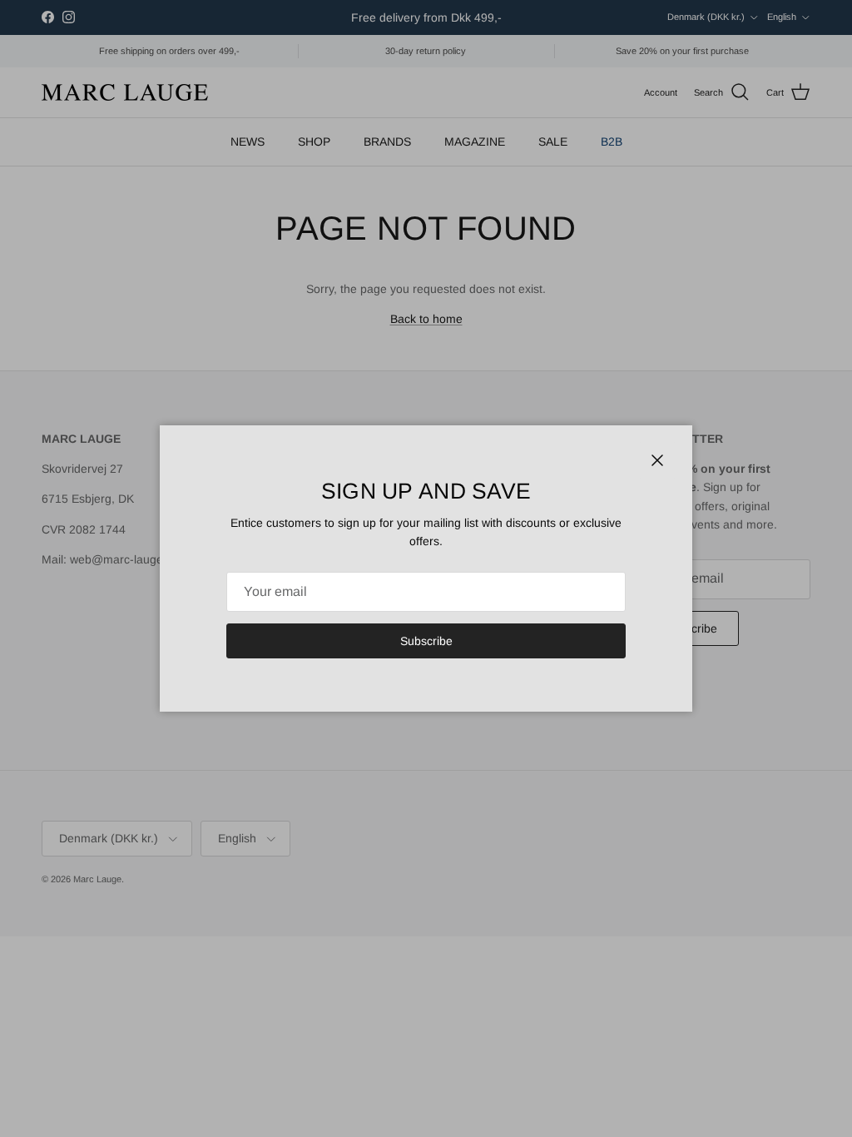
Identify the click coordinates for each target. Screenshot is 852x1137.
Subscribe (426, 641)
